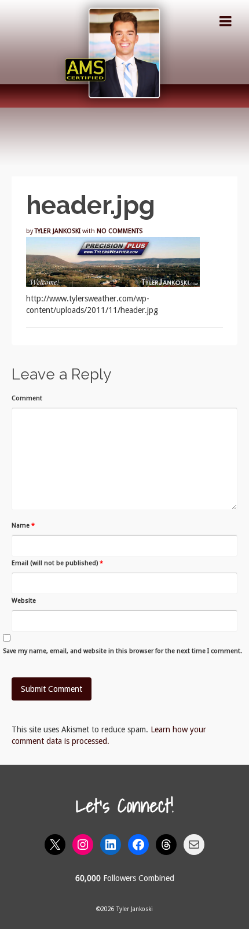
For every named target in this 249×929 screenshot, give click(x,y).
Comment (27, 398)
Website (24, 600)
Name (23, 525)
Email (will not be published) (57, 563)
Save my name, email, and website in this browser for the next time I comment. (122, 651)
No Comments (119, 231)
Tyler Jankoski (57, 231)
